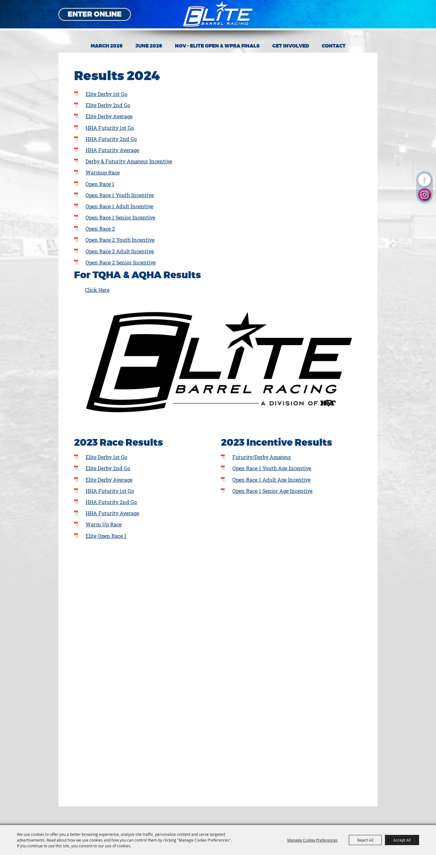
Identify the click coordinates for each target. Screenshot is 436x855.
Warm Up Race (104, 524)
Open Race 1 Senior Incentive (120, 217)
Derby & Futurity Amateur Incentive (129, 161)
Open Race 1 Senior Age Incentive (272, 490)
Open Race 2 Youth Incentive (120, 239)
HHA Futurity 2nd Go (111, 139)
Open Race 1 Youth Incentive (120, 195)
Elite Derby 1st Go (106, 94)
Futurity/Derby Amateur (261, 457)
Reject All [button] (365, 840)
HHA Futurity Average (112, 150)
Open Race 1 (100, 184)
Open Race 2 (100, 228)
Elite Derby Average (109, 116)
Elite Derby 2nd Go (108, 105)
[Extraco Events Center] (218, 14)
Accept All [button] (402, 840)
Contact (334, 46)
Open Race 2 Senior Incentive (121, 262)
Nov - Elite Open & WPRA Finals (217, 46)
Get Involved (290, 46)
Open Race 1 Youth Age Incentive (271, 468)
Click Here (97, 289)
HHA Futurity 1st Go (110, 127)
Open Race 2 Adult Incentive (120, 251)
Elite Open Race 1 (106, 535)
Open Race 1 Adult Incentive (119, 206)
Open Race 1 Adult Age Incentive (271, 479)
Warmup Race (103, 172)
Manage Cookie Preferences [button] (312, 840)
